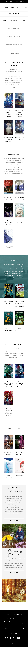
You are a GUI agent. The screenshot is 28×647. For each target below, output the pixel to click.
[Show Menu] (26, 7)
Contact (22, 1)
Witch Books (14, 29)
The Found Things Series (14, 20)
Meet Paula (9, 1)
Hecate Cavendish (14, 45)
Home (10, 13)
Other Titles (14, 53)
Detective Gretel (14, 37)
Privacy (14, 643)
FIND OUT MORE (14, 520)
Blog (16, 1)
